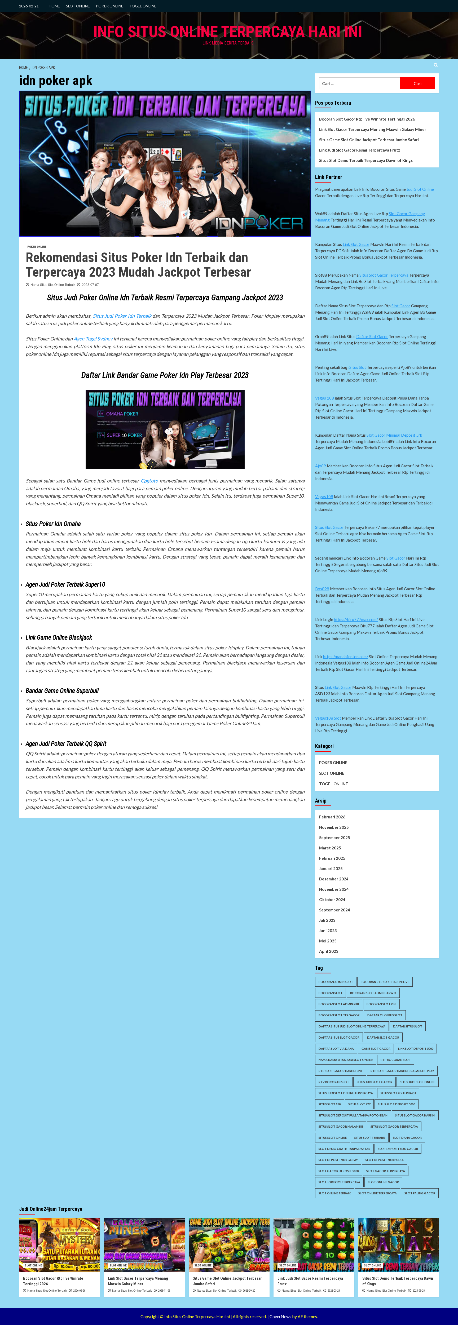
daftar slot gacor (383, 1037)
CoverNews (280, 1316)
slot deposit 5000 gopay (338, 1160)
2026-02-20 (79, 1290)
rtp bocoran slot (396, 1059)
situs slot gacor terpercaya (394, 1126)
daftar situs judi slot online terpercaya (352, 1026)
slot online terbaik (335, 1193)
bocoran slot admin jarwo (373, 993)
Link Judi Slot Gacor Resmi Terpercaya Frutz (359, 150)
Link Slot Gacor (356, 244)
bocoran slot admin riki (339, 1004)
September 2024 (334, 909)
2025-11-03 (164, 1290)
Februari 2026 (332, 816)
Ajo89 (320, 465)
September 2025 (334, 837)
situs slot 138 (330, 1104)
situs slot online (333, 1137)
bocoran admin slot (336, 981)
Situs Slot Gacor (329, 527)
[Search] (436, 65)
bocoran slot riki (381, 1004)
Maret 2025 (330, 847)
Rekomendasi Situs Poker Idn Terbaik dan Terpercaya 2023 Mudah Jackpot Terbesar (138, 265)
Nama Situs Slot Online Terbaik (52, 285)
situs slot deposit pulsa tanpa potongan (353, 1115)
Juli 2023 (327, 920)
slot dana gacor (407, 1137)
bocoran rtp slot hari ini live (385, 981)
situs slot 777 (359, 1104)
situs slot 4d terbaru (398, 1093)
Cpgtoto (149, 481)
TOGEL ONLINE (142, 6)
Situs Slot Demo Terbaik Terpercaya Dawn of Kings (366, 160)
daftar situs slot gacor (339, 1037)
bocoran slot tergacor (339, 1015)
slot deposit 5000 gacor (398, 1148)
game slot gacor (376, 1048)
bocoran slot (330, 993)
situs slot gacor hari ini (415, 1115)
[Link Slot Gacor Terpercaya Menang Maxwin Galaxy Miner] (144, 1245)
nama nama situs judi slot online (346, 1059)
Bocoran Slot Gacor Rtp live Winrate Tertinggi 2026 (367, 119)
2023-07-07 (90, 285)
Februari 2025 (332, 858)
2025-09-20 (249, 1290)
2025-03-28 (418, 1290)
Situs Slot (357, 367)
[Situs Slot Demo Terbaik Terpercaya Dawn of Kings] (398, 1245)
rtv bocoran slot (334, 1082)
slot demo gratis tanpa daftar (344, 1148)
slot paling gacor (419, 1193)
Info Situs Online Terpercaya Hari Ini (227, 31)
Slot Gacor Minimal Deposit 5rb (394, 435)
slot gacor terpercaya (385, 1171)
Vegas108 (324, 496)
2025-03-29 (334, 1290)
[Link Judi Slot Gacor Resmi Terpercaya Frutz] (314, 1245)
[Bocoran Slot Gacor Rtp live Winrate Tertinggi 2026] (59, 1245)
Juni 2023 (328, 930)
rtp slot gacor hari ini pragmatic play (402, 1071)
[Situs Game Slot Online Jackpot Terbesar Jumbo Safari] (229, 1245)
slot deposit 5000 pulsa (384, 1160)
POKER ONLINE (109, 6)
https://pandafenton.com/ (345, 656)
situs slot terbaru (369, 1137)
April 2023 (328, 951)
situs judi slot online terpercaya (346, 1093)
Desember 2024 (334, 878)
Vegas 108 (324, 398)
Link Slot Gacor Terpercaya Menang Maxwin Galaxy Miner (372, 129)
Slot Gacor (400, 305)
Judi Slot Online (420, 189)
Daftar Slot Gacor (372, 336)
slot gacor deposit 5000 (339, 1171)
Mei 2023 (328, 940)
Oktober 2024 (332, 899)
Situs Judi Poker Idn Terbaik (122, 316)
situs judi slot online (417, 1082)
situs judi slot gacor (374, 1082)
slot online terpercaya (377, 1193)
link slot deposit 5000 (415, 1048)
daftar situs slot (407, 1026)
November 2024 (334, 889)
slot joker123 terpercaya (339, 1182)
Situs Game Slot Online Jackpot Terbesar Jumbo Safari (369, 139)
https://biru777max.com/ (356, 619)
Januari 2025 (331, 868)
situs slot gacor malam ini (341, 1126)
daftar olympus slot (384, 1015)
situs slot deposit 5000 (396, 1104)
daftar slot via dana (336, 1048)
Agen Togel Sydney (93, 339)
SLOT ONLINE (78, 6)
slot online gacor (383, 1182)
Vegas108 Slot (328, 718)
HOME (54, 6)
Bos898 (322, 588)
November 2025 (334, 827)
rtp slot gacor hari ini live (341, 1071)
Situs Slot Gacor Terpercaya (383, 275)
